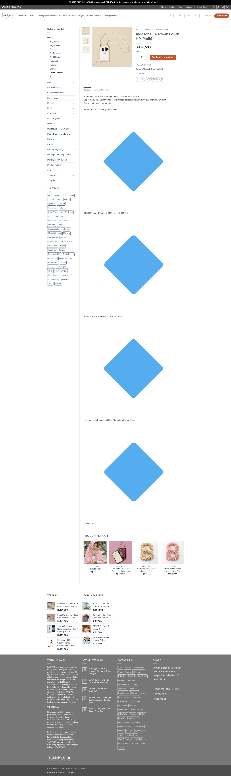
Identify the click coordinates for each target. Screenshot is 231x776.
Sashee (63, 262)
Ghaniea (63, 208)
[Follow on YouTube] (69, 758)
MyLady (63, 237)
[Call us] (227, 7)
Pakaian (62, 16)
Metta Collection (54, 233)
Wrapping (52, 180)
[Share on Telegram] (162, 79)
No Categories (54, 118)
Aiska (50, 195)
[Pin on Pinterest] (157, 79)
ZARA (50, 284)
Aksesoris (22, 16)
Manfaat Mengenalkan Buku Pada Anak (99, 710)
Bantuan (188, 7)
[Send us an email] (223, 7)
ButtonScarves (54, 87)
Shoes (52, 77)
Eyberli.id (51, 204)
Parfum (50, 139)
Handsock (54, 61)
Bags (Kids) (54, 42)
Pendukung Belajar (76, 16)
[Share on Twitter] (147, 79)
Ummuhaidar (53, 279)
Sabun (50, 170)
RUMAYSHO (53, 262)
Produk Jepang (54, 165)
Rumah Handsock (65, 258)
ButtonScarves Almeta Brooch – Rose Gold (172, 570)
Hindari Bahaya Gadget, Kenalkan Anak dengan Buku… (100, 700)
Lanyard (53, 69)
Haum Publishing (66, 212)
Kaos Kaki (54, 65)
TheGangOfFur (61, 271)
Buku (32, 16)
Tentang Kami (201, 7)
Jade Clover (59, 216)
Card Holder (55, 57)
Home (163, 7)
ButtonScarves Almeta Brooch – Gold (146, 570)
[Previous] (96, 47)
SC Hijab (51, 267)
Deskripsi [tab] (87, 90)
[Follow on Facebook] (50, 758)
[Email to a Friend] (152, 79)
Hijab (49, 108)
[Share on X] (143, 79)
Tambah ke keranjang (163, 57)
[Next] (127, 47)
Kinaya (60, 225)
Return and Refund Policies (166, 689)
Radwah (62, 250)
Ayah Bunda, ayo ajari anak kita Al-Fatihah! (99, 681)
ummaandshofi (66, 275)
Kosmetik (51, 113)
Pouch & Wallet (56, 73)
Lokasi (180, 7)
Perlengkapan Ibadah (46, 16)
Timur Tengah (53, 275)
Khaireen (51, 225)
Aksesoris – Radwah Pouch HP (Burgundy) (121, 570)
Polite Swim (52, 246)
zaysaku (58, 284)
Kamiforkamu (64, 220)
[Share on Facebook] (138, 79)
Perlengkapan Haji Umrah (59, 155)
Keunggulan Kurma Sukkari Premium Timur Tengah (100, 671)
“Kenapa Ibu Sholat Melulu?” (98, 690)
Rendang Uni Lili (54, 254)
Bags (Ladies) (55, 46)
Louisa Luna (65, 229)
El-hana (67, 199)
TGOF (50, 271)
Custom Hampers (94, 16)
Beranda (139, 30)
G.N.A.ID (61, 204)
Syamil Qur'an (62, 267)
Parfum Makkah (66, 241)
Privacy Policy (160, 694)
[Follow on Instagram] (214, 7)
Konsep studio (53, 229)
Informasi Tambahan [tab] (101, 90)
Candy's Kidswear (55, 199)
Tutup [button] (159, 2)
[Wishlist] (180, 16)
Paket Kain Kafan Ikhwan (59, 134)
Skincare (51, 175)
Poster (62, 246)
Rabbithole (52, 250)
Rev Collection (68, 254)
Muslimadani (53, 237)
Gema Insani (52, 208)
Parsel (50, 144)
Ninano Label (53, 241)
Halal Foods (52, 98)
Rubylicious (52, 258)
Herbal (50, 103)
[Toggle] (73, 37)
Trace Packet (160, 699)
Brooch (53, 49)
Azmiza (57, 195)
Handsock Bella (95, 569)
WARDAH (64, 279)
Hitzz (50, 216)
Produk (172, 7)
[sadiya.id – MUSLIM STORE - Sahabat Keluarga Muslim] (8, 16)
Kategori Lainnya (112, 16)
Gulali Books (52, 212)
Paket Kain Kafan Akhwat (59, 129)
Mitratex (66, 233)
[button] (171, 16)
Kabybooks (52, 220)
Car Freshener (55, 53)
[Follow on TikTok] (218, 7)
